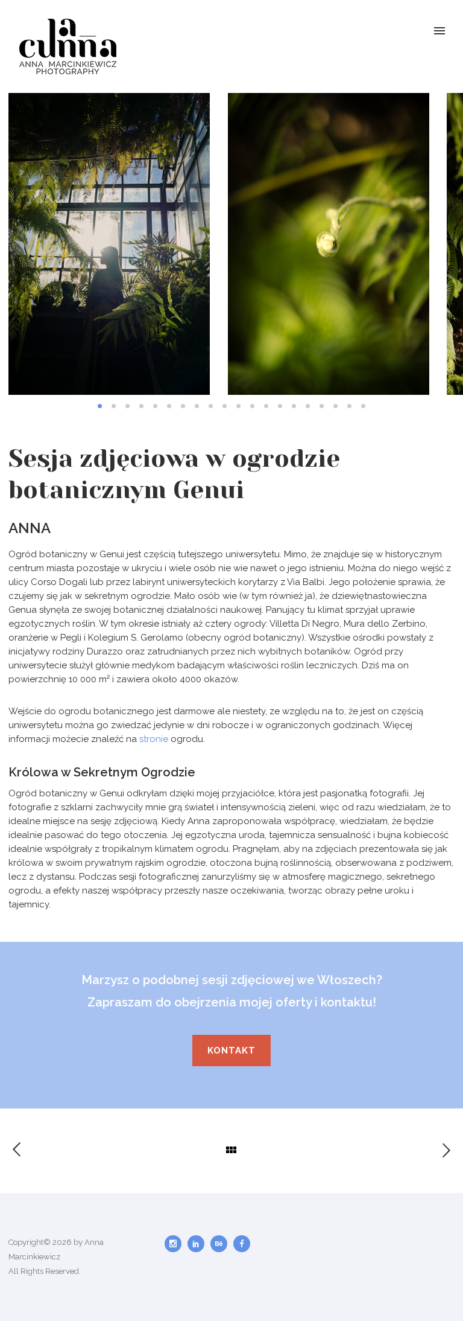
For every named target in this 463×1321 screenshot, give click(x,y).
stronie (153, 739)
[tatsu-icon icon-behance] (221, 1243)
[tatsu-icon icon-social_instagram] (176, 1243)
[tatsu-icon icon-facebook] (241, 1243)
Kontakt (231, 1050)
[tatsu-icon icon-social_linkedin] (198, 1243)
